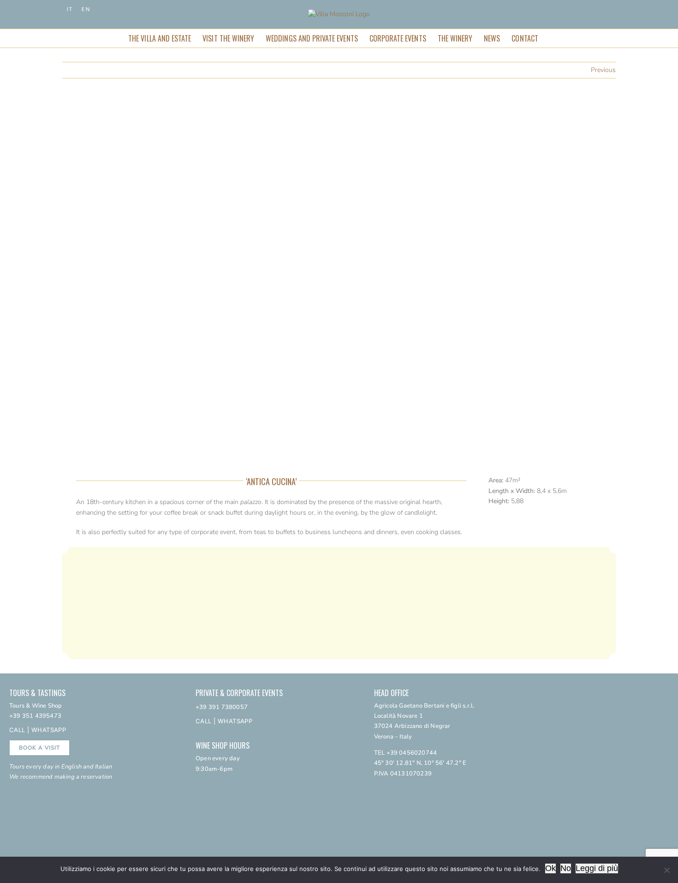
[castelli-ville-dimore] (608, 727)
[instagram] (376, 788)
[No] (666, 870)
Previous (603, 70)
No (565, 868)
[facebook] (390, 788)
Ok (550, 868)
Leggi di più (597, 868)
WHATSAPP (48, 729)
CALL (17, 729)
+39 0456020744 (412, 753)
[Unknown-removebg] (608, 751)
